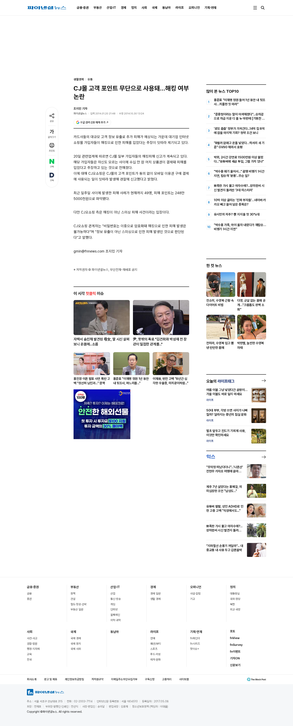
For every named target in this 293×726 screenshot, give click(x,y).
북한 (232, 604)
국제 (154, 8)
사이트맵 (184, 679)
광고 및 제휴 (50, 679)
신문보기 (235, 665)
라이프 (179, 8)
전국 (29, 659)
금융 (29, 593)
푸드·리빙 (155, 654)
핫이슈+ (194, 648)
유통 (90, 79)
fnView (235, 638)
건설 (73, 598)
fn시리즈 (195, 643)
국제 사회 (76, 648)
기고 (192, 598)
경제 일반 (155, 593)
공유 (52, 121)
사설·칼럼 (195, 593)
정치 (134, 8)
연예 (152, 638)
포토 (232, 631)
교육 (29, 654)
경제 (123, 8)
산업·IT (111, 8)
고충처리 (167, 679)
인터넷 (114, 609)
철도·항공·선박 (79, 604)
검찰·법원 (32, 643)
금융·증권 (83, 8)
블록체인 (115, 614)
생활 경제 (155, 598)
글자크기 (52, 137)
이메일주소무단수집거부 (124, 679)
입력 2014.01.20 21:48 (102, 113)
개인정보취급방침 (74, 679)
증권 (29, 598)
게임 (112, 604)
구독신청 (149, 679)
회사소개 (31, 679)
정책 (73, 593)
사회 (144, 8)
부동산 (97, 8)
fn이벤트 (235, 651)
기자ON (235, 658)
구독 (52, 166)
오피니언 (194, 8)
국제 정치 (76, 643)
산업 (112, 593)
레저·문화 (155, 659)
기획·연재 (210, 8)
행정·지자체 (33, 648)
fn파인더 (195, 638)
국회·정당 (235, 598)
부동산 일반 (77, 609)
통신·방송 (115, 598)
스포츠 (153, 648)
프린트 (52, 150)
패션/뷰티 (155, 643)
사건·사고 (32, 638)
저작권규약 (97, 679)
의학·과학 (115, 620)
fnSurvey (236, 645)
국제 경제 (76, 638)
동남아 (166, 8)
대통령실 (235, 593)
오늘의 (220, 381)
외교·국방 (235, 609)
